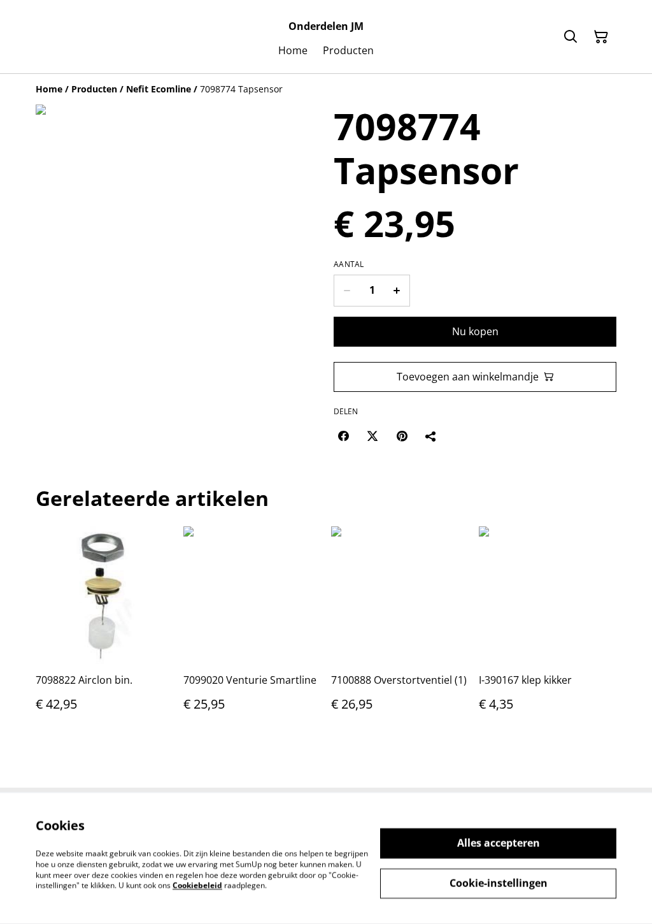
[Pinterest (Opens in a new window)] (401, 435)
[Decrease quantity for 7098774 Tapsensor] (347, 291)
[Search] (570, 37)
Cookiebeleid (197, 885)
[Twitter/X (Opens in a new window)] (372, 435)
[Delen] (431, 435)
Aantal (349, 264)
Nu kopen (475, 331)
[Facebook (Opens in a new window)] (343, 435)
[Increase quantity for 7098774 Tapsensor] (397, 291)
